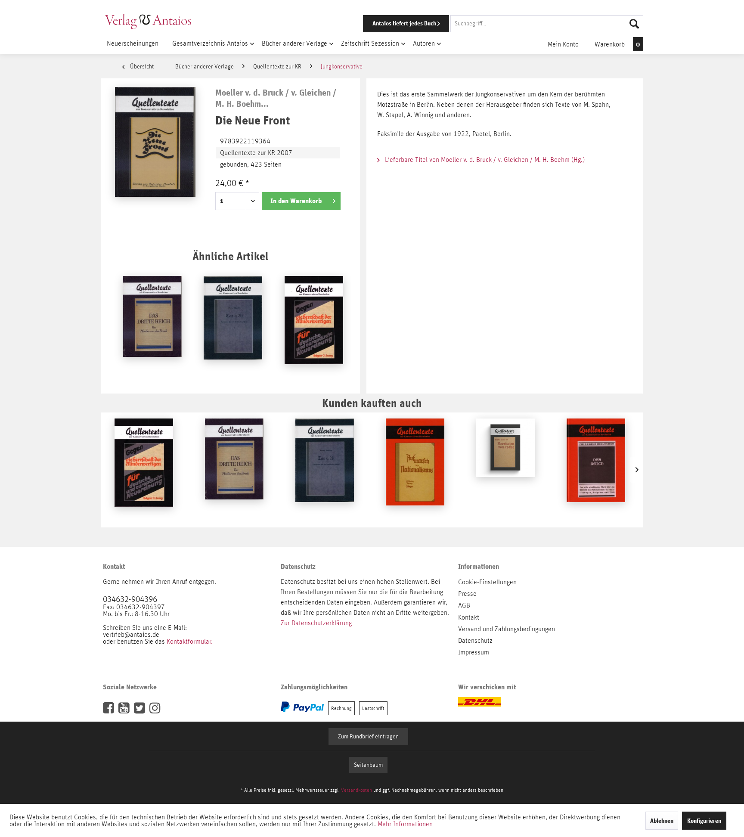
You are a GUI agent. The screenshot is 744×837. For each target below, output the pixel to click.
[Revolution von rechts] (505, 469)
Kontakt (468, 617)
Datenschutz (475, 640)
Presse (467, 593)
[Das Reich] (595, 469)
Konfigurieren (704, 820)
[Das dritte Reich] (152, 327)
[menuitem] (491, 23)
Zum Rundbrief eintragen (368, 737)
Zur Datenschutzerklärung (316, 623)
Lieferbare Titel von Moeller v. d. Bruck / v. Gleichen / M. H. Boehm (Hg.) (484, 159)
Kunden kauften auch (372, 402)
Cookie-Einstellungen (487, 582)
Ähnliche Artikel (230, 256)
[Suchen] (634, 23)
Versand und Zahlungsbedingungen (506, 629)
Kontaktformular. (190, 641)
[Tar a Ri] (233, 327)
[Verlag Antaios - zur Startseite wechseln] (148, 21)
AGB (464, 605)
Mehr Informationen (405, 824)
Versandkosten (356, 790)
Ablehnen (661, 820)
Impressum (473, 652)
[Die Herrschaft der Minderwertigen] (313, 327)
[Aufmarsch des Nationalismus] (415, 469)
